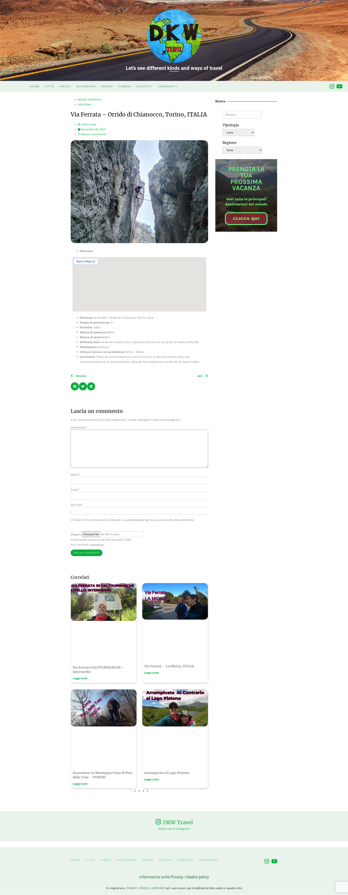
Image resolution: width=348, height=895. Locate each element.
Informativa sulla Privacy (161, 877)
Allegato (76, 534)
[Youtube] (339, 86)
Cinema (125, 86)
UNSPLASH (158, 888)
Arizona (84, 104)
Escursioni (86, 86)
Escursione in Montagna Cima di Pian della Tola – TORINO (102, 775)
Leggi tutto (80, 678)
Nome (75, 474)
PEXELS (144, 888)
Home (35, 86)
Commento (79, 427)
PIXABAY (131, 888)
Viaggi (65, 86)
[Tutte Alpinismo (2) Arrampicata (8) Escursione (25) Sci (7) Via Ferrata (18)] (238, 132)
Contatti (144, 86)
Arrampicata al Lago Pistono (166, 773)
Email (75, 489)
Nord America (89, 99)
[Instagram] (332, 86)
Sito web (76, 504)
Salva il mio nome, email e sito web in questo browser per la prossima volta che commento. (134, 520)
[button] (75, 386)
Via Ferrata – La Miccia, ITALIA (169, 666)
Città (49, 86)
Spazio (107, 86)
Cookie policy (197, 877)
